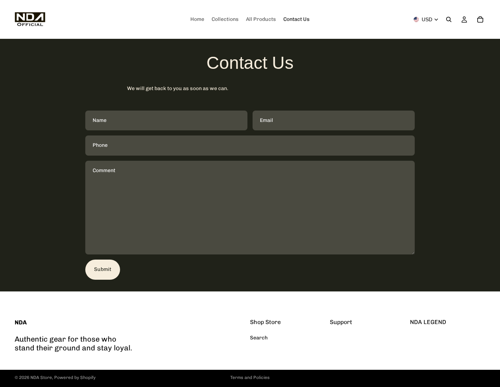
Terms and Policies (250, 377)
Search (259, 338)
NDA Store (41, 377)
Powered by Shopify (75, 377)
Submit (102, 269)
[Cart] (480, 19)
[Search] (449, 19)
